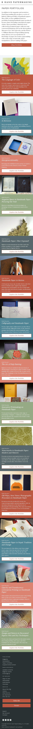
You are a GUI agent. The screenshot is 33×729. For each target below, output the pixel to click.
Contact (4, 715)
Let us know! (19, 727)
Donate (16, 705)
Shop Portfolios (16, 45)
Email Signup (6, 673)
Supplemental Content (9, 665)
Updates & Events (7, 670)
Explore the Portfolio (16, 92)
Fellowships (5, 680)
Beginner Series (7, 671)
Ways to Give (6, 678)
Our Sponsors (6, 695)
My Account (6, 713)
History (4, 691)
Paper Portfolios (7, 663)
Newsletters (6, 661)
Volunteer (5, 684)
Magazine (5, 659)
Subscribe (16, 701)
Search (4, 711)
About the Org (6, 689)
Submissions (6, 682)
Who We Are (6, 696)
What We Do (6, 693)
